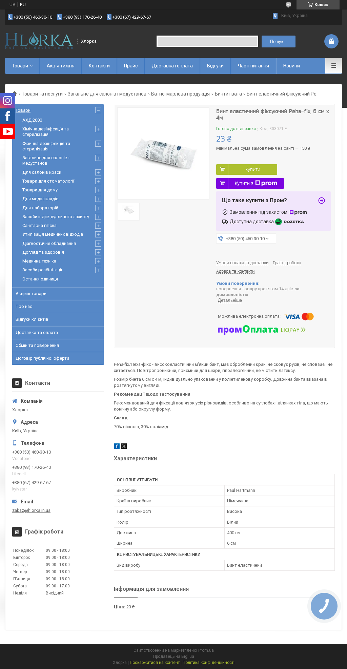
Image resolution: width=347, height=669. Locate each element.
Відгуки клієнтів (32, 319)
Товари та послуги (42, 94)
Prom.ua (206, 650)
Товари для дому (40, 189)
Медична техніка (39, 261)
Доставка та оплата (37, 332)
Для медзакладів (40, 198)
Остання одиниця (40, 278)
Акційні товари (31, 293)
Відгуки (215, 65)
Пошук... (278, 41)
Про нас (24, 306)
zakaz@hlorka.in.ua (31, 510)
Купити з (244, 183)
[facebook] (117, 447)
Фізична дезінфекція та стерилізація (46, 146)
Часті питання (253, 65)
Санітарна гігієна (39, 225)
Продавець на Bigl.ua (173, 656)
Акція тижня (61, 65)
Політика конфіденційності (208, 662)
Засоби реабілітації (42, 269)
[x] (124, 447)
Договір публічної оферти (42, 358)
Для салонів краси (41, 172)
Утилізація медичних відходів (52, 234)
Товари (20, 65)
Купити (252, 169)
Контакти (99, 65)
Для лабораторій (40, 207)
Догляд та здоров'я (43, 252)
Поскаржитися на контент (155, 662)
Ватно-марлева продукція (180, 94)
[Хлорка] (39, 41)
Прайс (131, 65)
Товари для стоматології (48, 181)
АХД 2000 (32, 120)
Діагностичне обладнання (49, 243)
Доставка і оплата (172, 65)
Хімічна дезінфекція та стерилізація (45, 131)
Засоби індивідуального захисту (55, 216)
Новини (291, 65)
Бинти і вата (228, 94)
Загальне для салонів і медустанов (107, 94)
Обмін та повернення (37, 345)
